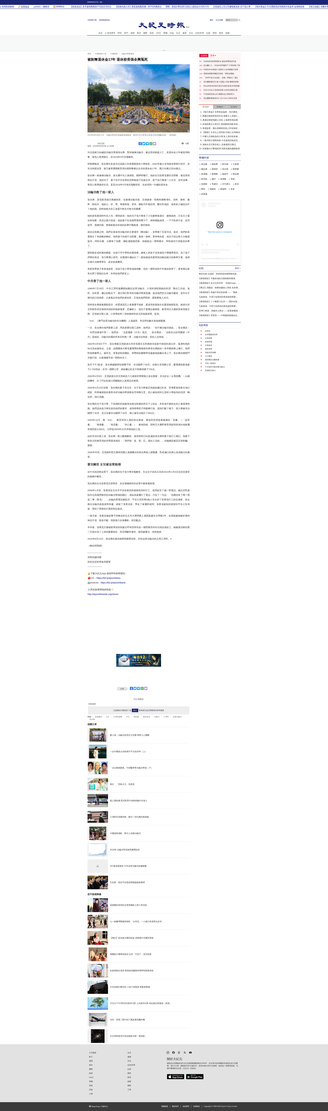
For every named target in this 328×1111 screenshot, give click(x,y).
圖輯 (129, 1085)
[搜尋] (239, 20)
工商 (129, 1090)
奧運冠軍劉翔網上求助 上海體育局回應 (220, 120)
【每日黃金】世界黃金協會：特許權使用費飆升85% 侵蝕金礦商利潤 (220, 112)
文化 (191, 33)
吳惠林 (204, 184)
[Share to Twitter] (143, 143)
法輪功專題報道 (127, 54)
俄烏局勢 (208, 349)
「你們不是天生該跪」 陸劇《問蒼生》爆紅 (220, 78)
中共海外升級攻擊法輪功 (215, 367)
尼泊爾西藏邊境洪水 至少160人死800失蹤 (220, 98)
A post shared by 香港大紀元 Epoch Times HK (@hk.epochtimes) (227, 258)
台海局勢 (208, 338)
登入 (135, 710)
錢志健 (204, 169)
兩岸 (139, 33)
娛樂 (227, 33)
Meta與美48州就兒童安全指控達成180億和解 (221, 86)
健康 (184, 33)
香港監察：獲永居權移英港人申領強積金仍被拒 (220, 128)
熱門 (126, 33)
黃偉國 (204, 174)
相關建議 (164, 1106)
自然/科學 (199, 33)
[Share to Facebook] (140, 143)
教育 (221, 33)
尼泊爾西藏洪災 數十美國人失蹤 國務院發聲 (221, 82)
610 (107, 717)
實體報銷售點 (104, 20)
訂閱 (149, 710)
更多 (233, 189)
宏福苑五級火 (210, 370)
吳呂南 (225, 169)
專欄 (165, 33)
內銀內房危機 (210, 352)
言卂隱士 (226, 184)
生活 (178, 33)
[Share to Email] (154, 143)
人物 (91, 1094)
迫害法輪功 (177, 717)
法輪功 (157, 717)
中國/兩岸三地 (100, 54)
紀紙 (208, 33)
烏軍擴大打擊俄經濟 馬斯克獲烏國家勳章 (221, 149)
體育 (215, 33)
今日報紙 (92, 1053)
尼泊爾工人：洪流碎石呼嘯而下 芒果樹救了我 (221, 65)
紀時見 (207, 331)
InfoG (158, 33)
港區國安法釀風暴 (212, 360)
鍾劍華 (215, 164)
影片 (91, 1057)
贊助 (211, 20)
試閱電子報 (92, 20)
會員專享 (111, 33)
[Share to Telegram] (147, 143)
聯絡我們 (175, 1106)
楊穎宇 (225, 174)
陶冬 (203, 189)
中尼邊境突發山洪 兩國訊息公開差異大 (218, 94)
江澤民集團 (117, 717)
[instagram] (168, 1052)
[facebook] (173, 1052)
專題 (89, 54)
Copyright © (208, 1106)
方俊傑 (236, 164)
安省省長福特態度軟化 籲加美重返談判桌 (219, 61)
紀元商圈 (219, 20)
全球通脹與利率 (211, 335)
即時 (120, 33)
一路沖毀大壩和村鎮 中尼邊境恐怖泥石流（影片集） (221, 140)
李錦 (233, 179)
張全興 (92, 719)
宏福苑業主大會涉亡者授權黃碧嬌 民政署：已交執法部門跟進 (220, 124)
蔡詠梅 (236, 174)
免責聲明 (186, 1106)
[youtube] (190, 1052)
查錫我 (223, 189)
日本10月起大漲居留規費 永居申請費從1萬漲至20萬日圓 (221, 90)
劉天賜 (225, 164)
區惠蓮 (204, 194)
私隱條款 (196, 1106)
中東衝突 (208, 345)
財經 (152, 33)
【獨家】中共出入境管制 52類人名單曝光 (221, 132)
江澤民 (166, 717)
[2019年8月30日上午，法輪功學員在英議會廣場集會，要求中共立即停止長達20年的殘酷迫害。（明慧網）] (139, 98)
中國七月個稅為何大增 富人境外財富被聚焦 (221, 136)
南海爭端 (208, 342)
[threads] (179, 1052)
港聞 (132, 33)
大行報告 (208, 356)
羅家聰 (236, 169)
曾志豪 (204, 164)
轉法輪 (136, 717)
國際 (145, 33)
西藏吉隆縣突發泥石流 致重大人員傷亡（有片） (220, 116)
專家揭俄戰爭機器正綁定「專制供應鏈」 (219, 74)
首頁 (100, 33)
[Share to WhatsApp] (150, 143)
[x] (185, 1052)
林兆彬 (204, 179)
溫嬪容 (213, 189)
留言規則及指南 (92, 703)
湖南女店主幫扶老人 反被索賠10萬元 (219, 144)
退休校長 (146, 717)
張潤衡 (223, 179)
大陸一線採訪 (210, 363)
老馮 (237, 184)
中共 (128, 717)
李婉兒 (215, 184)
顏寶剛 (215, 174)
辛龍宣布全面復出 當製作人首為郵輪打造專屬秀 (221, 69)
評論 (172, 33)
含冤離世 (98, 717)
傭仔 (214, 179)
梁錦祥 (215, 169)
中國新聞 (113, 54)
